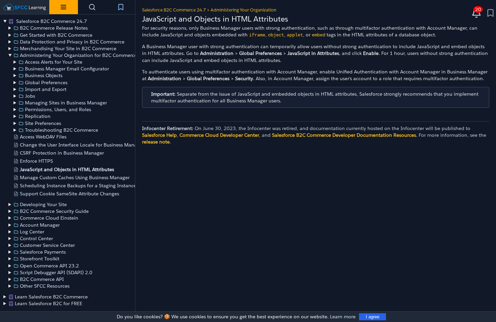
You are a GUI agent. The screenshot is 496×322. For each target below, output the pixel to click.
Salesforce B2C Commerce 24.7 (51, 21)
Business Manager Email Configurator (67, 69)
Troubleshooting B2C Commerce (61, 130)
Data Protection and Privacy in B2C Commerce (72, 42)
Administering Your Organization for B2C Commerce (78, 55)
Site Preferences (43, 123)
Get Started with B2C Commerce (56, 35)
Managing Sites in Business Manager (66, 103)
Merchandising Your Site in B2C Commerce (68, 48)
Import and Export (45, 89)
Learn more (343, 317)
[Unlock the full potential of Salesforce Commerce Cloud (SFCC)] (24, 7)
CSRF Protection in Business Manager (62, 153)
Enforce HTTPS (36, 161)
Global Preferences (46, 82)
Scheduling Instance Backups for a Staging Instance (78, 186)
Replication (38, 116)
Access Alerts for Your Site (53, 62)
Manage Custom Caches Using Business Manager (75, 177)
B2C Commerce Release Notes (54, 28)
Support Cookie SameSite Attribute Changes (69, 194)
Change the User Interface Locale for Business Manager (82, 145)
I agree (372, 316)
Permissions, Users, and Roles (58, 109)
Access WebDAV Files (43, 137)
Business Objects (43, 75)
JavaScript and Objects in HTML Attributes (67, 169)
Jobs (30, 96)
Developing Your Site (43, 204)
